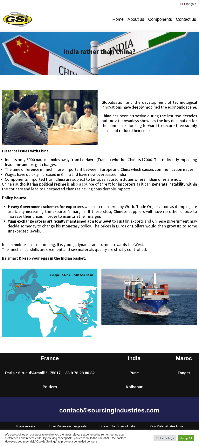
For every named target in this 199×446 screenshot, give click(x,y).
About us (135, 19)
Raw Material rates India (166, 426)
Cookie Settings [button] (165, 438)
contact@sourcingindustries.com (109, 410)
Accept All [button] (186, 438)
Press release (25, 426)
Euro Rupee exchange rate (67, 426)
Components (160, 19)
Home (118, 19)
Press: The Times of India (117, 426)
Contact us (186, 19)
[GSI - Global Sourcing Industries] (17, 19)
